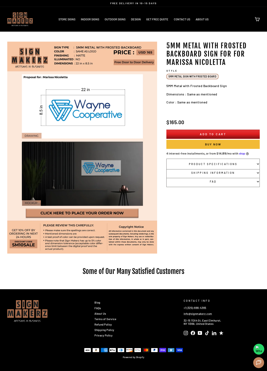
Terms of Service (105, 319)
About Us (202, 19)
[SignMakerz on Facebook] (193, 333)
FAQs (97, 308)
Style (171, 70)
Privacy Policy (103, 335)
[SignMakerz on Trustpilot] (221, 333)
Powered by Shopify (133, 357)
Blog (97, 302)
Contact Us (182, 19)
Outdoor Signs (115, 19)
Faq (213, 181)
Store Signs (66, 19)
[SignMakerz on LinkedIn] (214, 333)
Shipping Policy (104, 330)
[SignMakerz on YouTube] (200, 333)
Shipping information (213, 172)
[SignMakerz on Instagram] (186, 333)
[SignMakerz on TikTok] (207, 333)
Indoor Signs (90, 19)
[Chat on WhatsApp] (258, 349)
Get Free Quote (157, 19)
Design (136, 19)
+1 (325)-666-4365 (195, 307)
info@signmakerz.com (198, 313)
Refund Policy (103, 324)
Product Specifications (213, 164)
